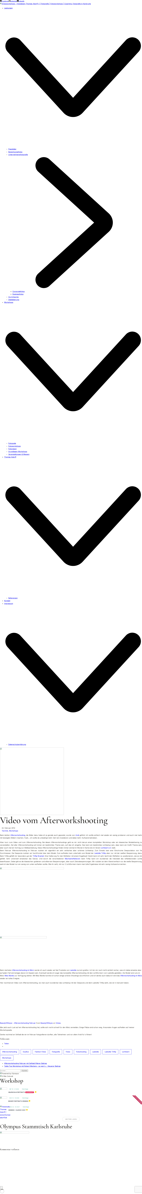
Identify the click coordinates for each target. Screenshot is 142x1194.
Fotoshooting (81, 1052)
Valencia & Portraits (16, 1092)
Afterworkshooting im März (23, 970)
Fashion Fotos (40, 1052)
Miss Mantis (9, 976)
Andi (77, 835)
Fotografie (56, 1052)
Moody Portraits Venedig (18, 1101)
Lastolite (73, 970)
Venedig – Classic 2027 (17, 1110)
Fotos (68, 1052)
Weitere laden (71, 1119)
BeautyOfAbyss (47, 1023)
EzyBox (26, 1052)
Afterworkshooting (17, 835)
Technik (5, 831)
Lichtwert (125, 1052)
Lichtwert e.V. (106, 848)
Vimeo (58, 1023)
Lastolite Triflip (100, 853)
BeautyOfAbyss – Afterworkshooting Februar (18, 1023)
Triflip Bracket (38, 856)
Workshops (13, 831)
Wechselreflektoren (72, 859)
